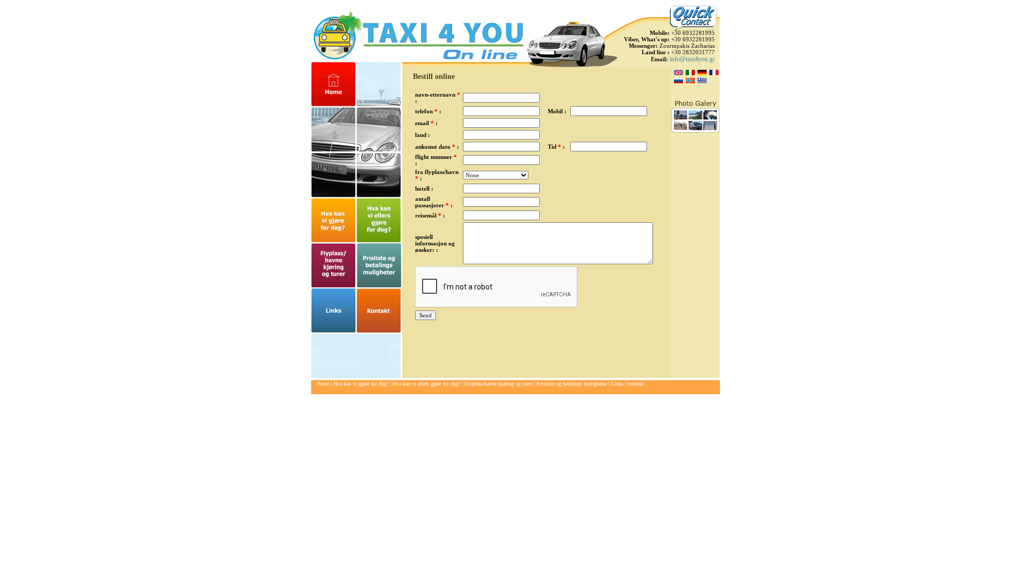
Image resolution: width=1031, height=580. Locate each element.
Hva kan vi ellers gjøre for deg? (426, 384)
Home (322, 384)
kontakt (636, 384)
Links (617, 384)
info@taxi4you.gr (692, 59)
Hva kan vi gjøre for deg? (360, 384)
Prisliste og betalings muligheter (571, 384)
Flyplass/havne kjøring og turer (498, 384)
